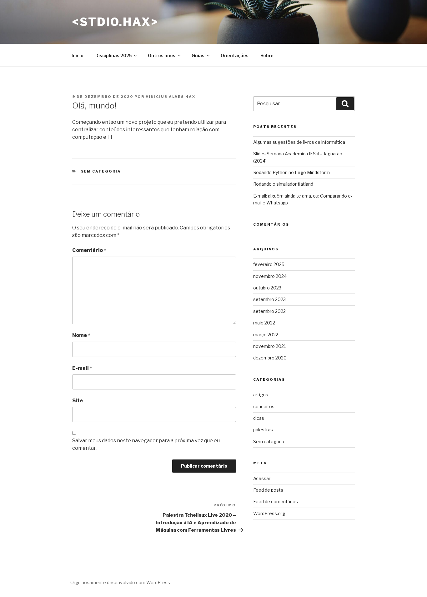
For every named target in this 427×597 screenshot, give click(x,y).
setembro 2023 (269, 299)
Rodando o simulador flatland (283, 184)
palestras (263, 429)
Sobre (267, 55)
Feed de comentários (275, 501)
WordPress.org (269, 513)
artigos (260, 394)
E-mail (82, 368)
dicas (258, 418)
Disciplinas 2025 (113, 55)
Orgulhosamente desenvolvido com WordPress (120, 582)
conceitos (263, 406)
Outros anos (161, 55)
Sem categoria (101, 171)
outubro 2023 (267, 287)
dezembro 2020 (270, 357)
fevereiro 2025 (268, 264)
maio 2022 (264, 322)
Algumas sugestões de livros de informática (299, 142)
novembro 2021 (269, 346)
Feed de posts (268, 490)
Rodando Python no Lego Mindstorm (291, 172)
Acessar (261, 478)
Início (77, 55)
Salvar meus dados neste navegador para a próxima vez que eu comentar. (146, 444)
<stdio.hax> (115, 22)
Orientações (235, 55)
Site (77, 401)
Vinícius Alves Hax (170, 96)
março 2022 (265, 334)
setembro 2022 (269, 311)
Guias (198, 55)
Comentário (89, 250)
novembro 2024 (270, 276)
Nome (81, 335)
